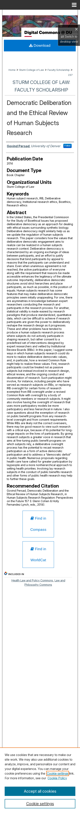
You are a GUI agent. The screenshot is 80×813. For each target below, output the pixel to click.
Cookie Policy (57, 778)
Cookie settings (57, 773)
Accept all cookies (40, 791)
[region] (40, 780)
